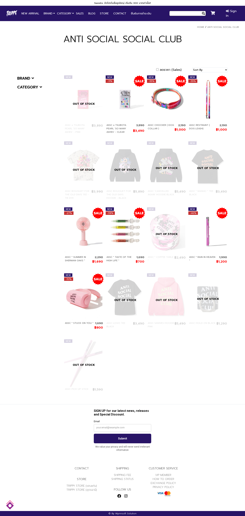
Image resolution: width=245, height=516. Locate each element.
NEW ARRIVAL (30, 14)
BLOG (91, 14)
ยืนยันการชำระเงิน (141, 14)
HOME (200, 27)
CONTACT (119, 14)
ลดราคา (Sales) (170, 70)
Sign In (231, 13)
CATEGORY (64, 14)
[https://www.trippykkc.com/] (12, 13)
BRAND (48, 14)
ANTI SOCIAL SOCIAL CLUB (223, 27)
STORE (104, 14)
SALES (80, 14)
